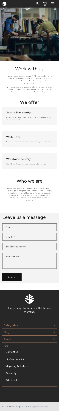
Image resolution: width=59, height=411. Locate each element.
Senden (12, 276)
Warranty (11, 373)
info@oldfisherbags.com (40, 92)
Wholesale (12, 380)
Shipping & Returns (17, 365)
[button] (52, 4)
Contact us (12, 351)
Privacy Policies (15, 358)
